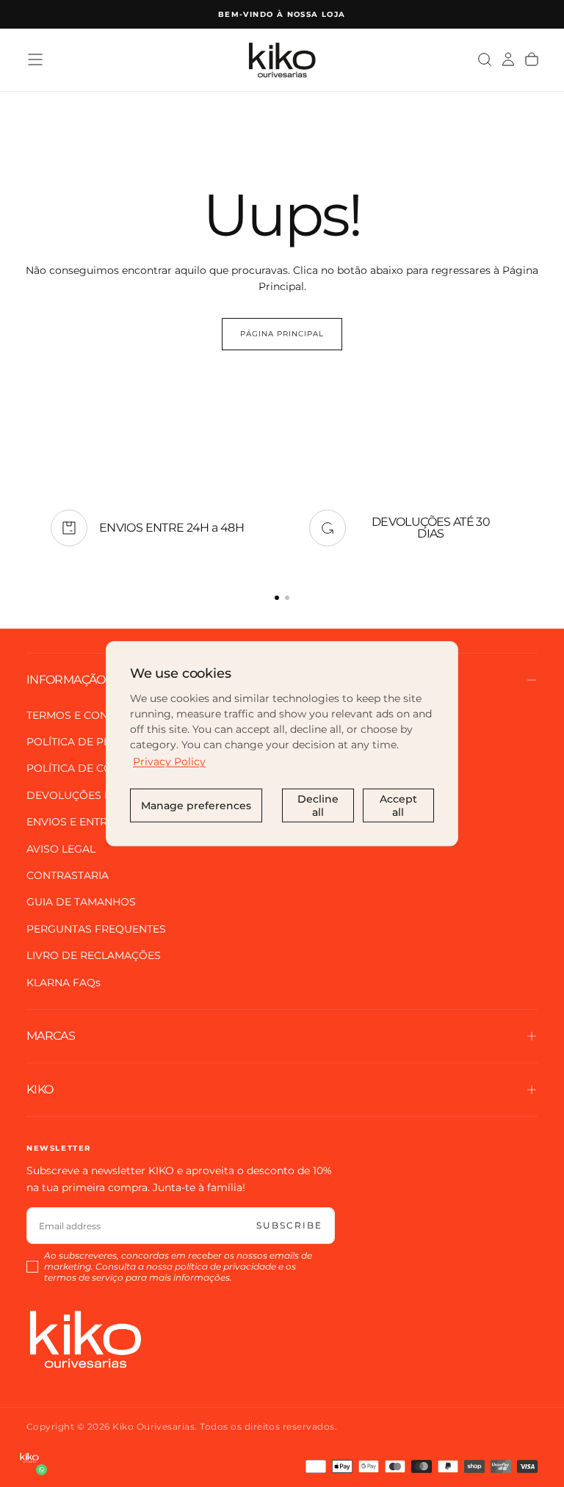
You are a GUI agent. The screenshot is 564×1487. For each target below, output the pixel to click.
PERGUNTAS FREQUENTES (96, 929)
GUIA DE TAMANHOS (81, 901)
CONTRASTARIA (67, 875)
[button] (35, 59)
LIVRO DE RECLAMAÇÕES (93, 955)
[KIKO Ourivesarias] (85, 1339)
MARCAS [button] (50, 1036)
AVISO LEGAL (60, 848)
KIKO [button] (39, 1089)
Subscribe (289, 1225)
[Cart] (531, 59)
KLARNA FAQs (63, 982)
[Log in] (508, 59)
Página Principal (282, 334)
